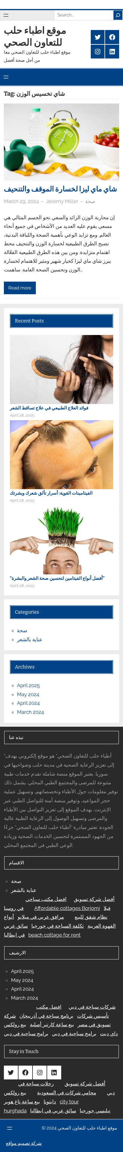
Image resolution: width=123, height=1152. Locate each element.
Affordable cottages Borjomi (67, 908)
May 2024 (28, 694)
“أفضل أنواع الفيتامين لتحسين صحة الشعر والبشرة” (57, 578)
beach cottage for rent (54, 935)
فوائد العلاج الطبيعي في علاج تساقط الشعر (49, 408)
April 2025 (28, 685)
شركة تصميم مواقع (24, 1143)
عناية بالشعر (29, 639)
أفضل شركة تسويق (94, 899)
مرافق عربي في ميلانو (41, 917)
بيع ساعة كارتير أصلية (52, 1025)
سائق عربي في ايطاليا (53, 1111)
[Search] (117, 14)
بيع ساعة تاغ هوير (22, 1102)
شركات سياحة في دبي (92, 1007)
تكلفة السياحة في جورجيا (57, 926)
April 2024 (28, 703)
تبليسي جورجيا (95, 1111)
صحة (90, 201)
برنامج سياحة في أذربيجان (46, 1016)
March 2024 (30, 712)
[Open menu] (6, 15)
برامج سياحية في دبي (74, 1034)
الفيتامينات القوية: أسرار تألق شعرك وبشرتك (51, 493)
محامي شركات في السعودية (66, 1093)
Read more (19, 287)
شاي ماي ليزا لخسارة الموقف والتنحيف (60, 189)
